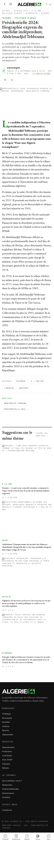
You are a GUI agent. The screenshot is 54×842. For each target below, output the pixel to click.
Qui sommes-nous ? (12, 780)
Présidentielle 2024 (14, 409)
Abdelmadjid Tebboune (15, 403)
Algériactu (32, 13)
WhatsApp (23, 388)
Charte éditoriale (10, 789)
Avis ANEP (7, 759)
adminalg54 (13, 67)
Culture (5, 726)
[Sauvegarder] (12, 80)
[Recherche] (11, 4)
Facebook (20, 381)
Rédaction (7, 785)
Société (6, 722)
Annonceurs (8, 793)
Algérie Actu (21, 11)
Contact (6, 797)
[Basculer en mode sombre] (46, 4)
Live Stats (7, 755)
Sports (5, 730)
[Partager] (5, 80)
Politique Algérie (12, 13)
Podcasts (7, 751)
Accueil (6, 11)
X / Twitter (37, 381)
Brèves (5, 768)
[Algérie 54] (29, 4)
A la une (36, 11)
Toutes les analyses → (42, 434)
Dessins (6, 764)
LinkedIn (9, 388)
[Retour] (5, 4)
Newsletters (8, 747)
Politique (6, 714)
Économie (7, 718)
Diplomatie (7, 734)
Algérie (45, 13)
